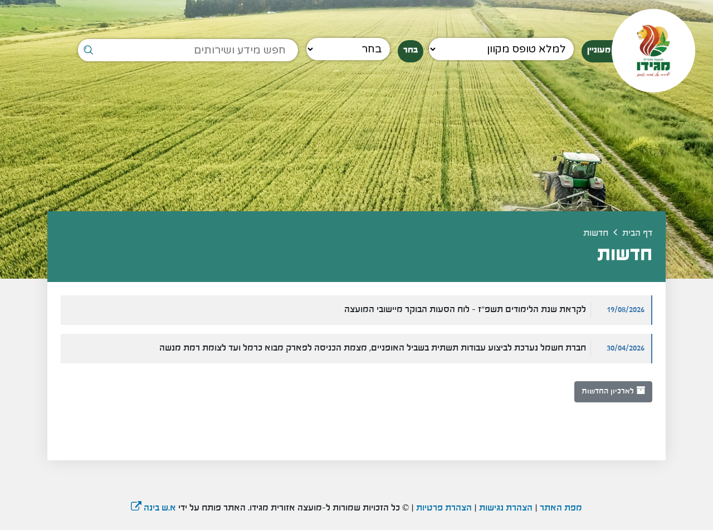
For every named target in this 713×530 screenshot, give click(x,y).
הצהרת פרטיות (443, 508)
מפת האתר (561, 508)
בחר (410, 50)
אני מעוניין (605, 50)
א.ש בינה (153, 508)
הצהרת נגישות (506, 508)
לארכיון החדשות (609, 391)
